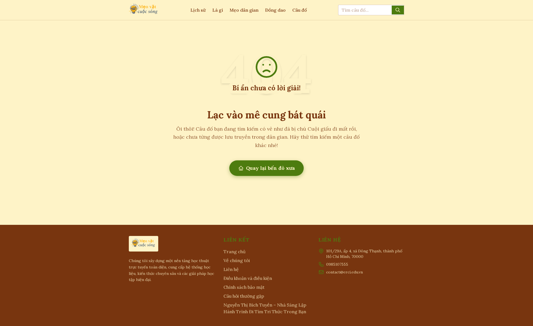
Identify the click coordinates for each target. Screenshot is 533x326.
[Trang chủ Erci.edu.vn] (144, 10)
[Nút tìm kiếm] (398, 10)
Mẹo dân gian (244, 10)
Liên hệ (231, 269)
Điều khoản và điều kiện (247, 278)
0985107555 (337, 264)
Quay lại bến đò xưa (270, 168)
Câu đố (299, 10)
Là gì (217, 10)
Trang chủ (234, 251)
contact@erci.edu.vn (344, 272)
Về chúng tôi (236, 260)
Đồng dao (275, 10)
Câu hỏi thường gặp (243, 296)
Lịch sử (198, 10)
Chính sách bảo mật (244, 287)
